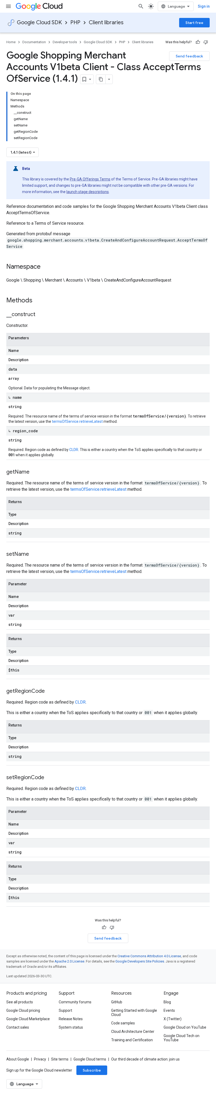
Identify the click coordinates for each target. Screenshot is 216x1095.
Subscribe (92, 1070)
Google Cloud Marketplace (28, 1019)
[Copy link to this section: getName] (35, 472)
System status (71, 1027)
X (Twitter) (172, 1019)
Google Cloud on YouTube (185, 1027)
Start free (194, 22)
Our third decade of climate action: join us (145, 1059)
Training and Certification (132, 1040)
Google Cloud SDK (39, 22)
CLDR (73, 450)
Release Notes (71, 1019)
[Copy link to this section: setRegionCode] (49, 778)
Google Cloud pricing (23, 1010)
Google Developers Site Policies (139, 961)
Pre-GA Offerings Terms (90, 179)
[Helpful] (198, 42)
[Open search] (141, 6)
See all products (19, 1002)
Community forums (75, 1002)
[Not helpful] (206, 42)
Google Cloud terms (89, 1059)
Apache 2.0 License (69, 961)
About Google (17, 1059)
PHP (75, 22)
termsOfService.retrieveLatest (77, 421)
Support (65, 1010)
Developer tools (65, 42)
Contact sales (17, 1027)
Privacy (40, 1059)
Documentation (34, 42)
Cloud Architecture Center (132, 1031)
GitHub (116, 1002)
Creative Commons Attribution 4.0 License (149, 956)
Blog (167, 1002)
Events (169, 1010)
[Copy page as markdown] (101, 79)
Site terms (59, 1059)
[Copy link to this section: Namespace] (46, 267)
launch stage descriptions (87, 192)
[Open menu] (8, 6)
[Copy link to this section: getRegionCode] (50, 691)
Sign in (204, 6)
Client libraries (106, 22)
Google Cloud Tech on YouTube (181, 1038)
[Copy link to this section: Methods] (39, 301)
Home (11, 42)
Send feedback (189, 56)
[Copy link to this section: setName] (34, 554)
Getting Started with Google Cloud (134, 1012)
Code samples (123, 1023)
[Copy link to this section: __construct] (40, 315)
